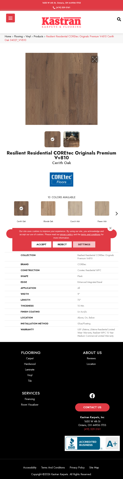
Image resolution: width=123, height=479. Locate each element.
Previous (23, 137)
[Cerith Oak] (21, 208)
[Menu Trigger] (10, 18)
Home (8, 36)
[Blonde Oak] (48, 208)
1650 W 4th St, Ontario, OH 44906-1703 (61, 2)
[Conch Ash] (75, 208)
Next (100, 137)
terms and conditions (90, 234)
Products (38, 36)
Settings (84, 244)
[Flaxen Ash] (102, 208)
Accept (41, 244)
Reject (62, 244)
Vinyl (28, 36)
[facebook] (92, 396)
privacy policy (66, 234)
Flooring (18, 36)
